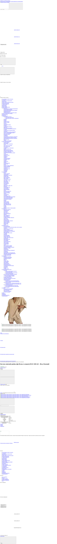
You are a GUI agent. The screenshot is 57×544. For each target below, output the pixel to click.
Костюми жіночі (4, 461)
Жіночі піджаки (4, 106)
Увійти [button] (1, 392)
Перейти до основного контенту (5, 0)
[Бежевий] (14, 397)
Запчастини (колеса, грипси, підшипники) (12, 118)
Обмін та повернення (11, 1)
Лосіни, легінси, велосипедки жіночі (7, 102)
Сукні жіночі (4, 453)
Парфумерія (4, 294)
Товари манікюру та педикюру (6, 269)
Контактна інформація (18, 1)
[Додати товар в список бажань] (7, 380)
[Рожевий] (15, 396)
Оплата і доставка (5, 1)
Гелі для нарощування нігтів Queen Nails (12, 285)
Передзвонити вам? (3, 44)
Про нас (1, 1)
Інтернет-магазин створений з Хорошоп (6, 443)
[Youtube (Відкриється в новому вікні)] (47, 16)
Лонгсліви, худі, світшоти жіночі (7, 100)
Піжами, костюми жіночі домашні (7, 113)
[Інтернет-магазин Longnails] (4, 434)
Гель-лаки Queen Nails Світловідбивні (11, 272)
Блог (22, 1)
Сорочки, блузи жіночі (5, 457)
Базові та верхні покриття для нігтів (11, 271)
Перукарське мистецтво (5, 295)
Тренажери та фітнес (5, 225)
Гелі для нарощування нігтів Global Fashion (12, 286)
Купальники (4, 463)
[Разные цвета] (14, 394)
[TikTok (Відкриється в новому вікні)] (20, 16)
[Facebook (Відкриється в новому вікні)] (33, 16)
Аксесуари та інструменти (10, 117)
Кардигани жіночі (5, 114)
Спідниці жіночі (4, 104)
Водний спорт (4, 468)
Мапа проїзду (2, 536)
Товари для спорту (5, 464)
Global (3, 292)
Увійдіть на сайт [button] (2, 384)
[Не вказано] (15, 395)
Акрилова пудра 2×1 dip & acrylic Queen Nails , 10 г (13, 283)
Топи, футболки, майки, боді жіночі (7, 452)
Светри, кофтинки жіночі (6, 460)
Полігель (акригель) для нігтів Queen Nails (12, 280)
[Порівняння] (7, 70)
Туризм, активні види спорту (6, 141)
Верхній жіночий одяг (5, 456)
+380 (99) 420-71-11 (17, 36)
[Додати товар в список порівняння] (7, 373)
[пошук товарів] (16, 6)
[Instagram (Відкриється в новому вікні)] (7, 16)
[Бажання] (28, 78)
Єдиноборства (4, 208)
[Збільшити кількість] (7, 409)
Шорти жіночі (4, 105)
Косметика (3, 293)
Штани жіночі (4, 101)
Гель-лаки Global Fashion (9, 273)
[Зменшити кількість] (7, 401)
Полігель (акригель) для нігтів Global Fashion (12, 281)
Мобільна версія (16, 442)
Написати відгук (2, 367)
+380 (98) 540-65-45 (17, 43)
